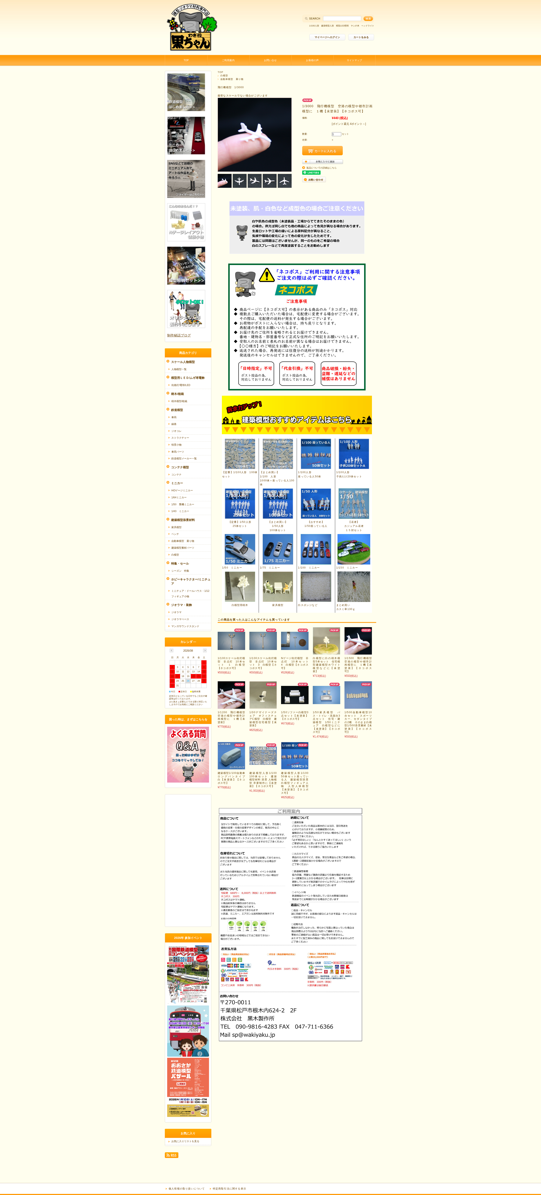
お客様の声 (312, 60)
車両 (173, 417)
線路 (173, 424)
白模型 (224, 75)
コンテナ (176, 474)
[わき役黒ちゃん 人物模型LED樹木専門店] (191, 52)
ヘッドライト (367, 26)
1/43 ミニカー (180, 511)
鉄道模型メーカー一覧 (184, 458)
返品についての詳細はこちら (321, 167)
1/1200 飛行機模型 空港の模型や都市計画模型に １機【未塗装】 (233, 717)
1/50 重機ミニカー (182, 504)
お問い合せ (270, 60)
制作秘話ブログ (179, 335)
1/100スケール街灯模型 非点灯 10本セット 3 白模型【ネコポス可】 (263, 663)
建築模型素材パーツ (182, 547)
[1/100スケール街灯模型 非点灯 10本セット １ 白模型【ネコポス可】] (231, 647)
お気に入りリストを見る (185, 1141)
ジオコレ (176, 431)
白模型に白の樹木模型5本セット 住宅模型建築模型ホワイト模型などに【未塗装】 (326, 665)
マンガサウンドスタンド (185, 626)
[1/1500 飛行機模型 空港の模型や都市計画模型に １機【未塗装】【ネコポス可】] (358, 652)
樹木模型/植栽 (179, 401)
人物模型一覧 (179, 369)
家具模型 (176, 527)
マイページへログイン (327, 37)
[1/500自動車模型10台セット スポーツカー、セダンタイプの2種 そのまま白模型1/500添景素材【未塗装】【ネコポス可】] (358, 706)
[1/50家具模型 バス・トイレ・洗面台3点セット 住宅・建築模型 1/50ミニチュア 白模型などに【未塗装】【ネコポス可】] (326, 701)
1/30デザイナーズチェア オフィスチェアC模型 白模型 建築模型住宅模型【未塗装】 (263, 719)
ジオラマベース (180, 619)
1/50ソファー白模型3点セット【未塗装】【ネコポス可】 (295, 715)
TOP (186, 60)
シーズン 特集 (180, 570)
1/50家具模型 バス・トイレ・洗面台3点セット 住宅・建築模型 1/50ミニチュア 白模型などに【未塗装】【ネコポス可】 (326, 722)
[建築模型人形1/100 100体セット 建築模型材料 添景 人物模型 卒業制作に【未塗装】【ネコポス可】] (263, 762)
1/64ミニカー (179, 497)
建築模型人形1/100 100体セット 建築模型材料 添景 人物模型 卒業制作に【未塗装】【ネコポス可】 (264, 780)
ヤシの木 (355, 26)
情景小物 (176, 444)
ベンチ (175, 534)
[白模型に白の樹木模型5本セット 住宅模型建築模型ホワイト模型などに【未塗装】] (326, 652)
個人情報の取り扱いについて (187, 1188)
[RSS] (171, 1156)
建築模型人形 (327, 26)
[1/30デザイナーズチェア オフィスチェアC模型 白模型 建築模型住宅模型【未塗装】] (263, 706)
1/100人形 (314, 26)
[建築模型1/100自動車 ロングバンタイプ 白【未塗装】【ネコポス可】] (231, 767)
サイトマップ (354, 60)
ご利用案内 (228, 60)
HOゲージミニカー (182, 490)
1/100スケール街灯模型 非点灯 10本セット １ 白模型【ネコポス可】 (231, 663)
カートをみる (361, 37)
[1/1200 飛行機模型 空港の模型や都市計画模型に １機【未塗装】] (231, 706)
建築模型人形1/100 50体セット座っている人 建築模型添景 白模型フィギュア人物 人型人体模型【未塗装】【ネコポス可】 (296, 783)
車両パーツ (177, 451)
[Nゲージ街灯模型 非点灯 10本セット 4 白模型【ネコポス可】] (295, 647)
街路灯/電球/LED (180, 385)
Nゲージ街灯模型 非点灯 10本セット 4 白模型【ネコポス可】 (296, 663)
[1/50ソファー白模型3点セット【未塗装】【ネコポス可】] (295, 701)
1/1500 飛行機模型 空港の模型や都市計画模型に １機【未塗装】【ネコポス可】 (359, 665)
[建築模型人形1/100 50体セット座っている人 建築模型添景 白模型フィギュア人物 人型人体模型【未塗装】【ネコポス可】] (295, 767)
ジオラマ (176, 612)
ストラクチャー (180, 437)
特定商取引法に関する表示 (229, 1188)
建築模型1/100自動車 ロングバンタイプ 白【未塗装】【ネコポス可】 (233, 778)
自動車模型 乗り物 (231, 79)
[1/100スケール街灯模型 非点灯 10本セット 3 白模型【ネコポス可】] (263, 647)
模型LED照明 (342, 26)
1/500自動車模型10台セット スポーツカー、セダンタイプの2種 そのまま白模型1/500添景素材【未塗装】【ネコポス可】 (358, 722)
